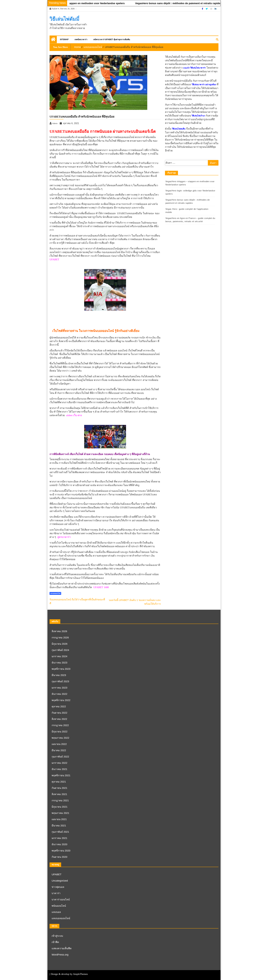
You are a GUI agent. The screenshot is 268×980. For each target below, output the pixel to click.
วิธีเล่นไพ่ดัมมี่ (64, 19)
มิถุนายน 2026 (59, 643)
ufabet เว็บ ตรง (74, 415)
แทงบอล (56, 912)
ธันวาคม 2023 (59, 662)
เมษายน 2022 (59, 744)
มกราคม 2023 (59, 687)
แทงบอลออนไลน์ (55, 593)
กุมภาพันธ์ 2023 (60, 681)
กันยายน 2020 (59, 856)
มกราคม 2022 (59, 762)
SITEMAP (64, 39)
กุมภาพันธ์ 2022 (60, 756)
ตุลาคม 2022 (59, 706)
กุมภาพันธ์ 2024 (60, 650)
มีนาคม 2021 (59, 825)
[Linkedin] (215, 9)
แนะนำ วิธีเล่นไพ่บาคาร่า (194, 68)
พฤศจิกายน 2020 (61, 850)
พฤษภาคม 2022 (60, 737)
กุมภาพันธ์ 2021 (60, 831)
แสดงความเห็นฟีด (62, 948)
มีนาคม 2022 (59, 750)
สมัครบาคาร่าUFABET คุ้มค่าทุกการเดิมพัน (111, 39)
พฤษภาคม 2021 (60, 813)
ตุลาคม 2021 (59, 781)
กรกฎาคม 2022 (60, 725)
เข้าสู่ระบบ (57, 935)
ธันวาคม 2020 (59, 844)
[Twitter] (207, 9)
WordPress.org (60, 954)
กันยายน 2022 (59, 712)
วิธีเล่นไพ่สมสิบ (179, 129)
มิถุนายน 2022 (59, 731)
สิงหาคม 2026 (59, 631)
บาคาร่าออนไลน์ (61, 899)
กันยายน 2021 (59, 788)
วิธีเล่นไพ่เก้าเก (198, 116)
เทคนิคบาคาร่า (81, 39)
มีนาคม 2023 (59, 675)
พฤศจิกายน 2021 (61, 775)
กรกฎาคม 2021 (60, 800)
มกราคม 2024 (59, 656)
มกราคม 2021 (59, 838)
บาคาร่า (56, 893)
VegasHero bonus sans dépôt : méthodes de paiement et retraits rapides (160, 3)
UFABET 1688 (101, 587)
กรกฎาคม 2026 (60, 637)
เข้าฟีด (55, 942)
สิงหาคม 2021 (59, 794)
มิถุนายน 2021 (59, 806)
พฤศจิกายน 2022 (61, 700)
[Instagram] (211, 9)
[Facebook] (203, 9)
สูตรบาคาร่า (64, 537)
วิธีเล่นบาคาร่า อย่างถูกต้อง (204, 84)
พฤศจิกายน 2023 (61, 668)
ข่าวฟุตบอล (58, 887)
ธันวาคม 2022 (59, 694)
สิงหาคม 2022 (59, 719)
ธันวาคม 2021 (59, 769)
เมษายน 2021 (59, 819)
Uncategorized (60, 880)
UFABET (54, 259)
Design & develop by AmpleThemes (69, 974)
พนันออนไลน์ (59, 905)
